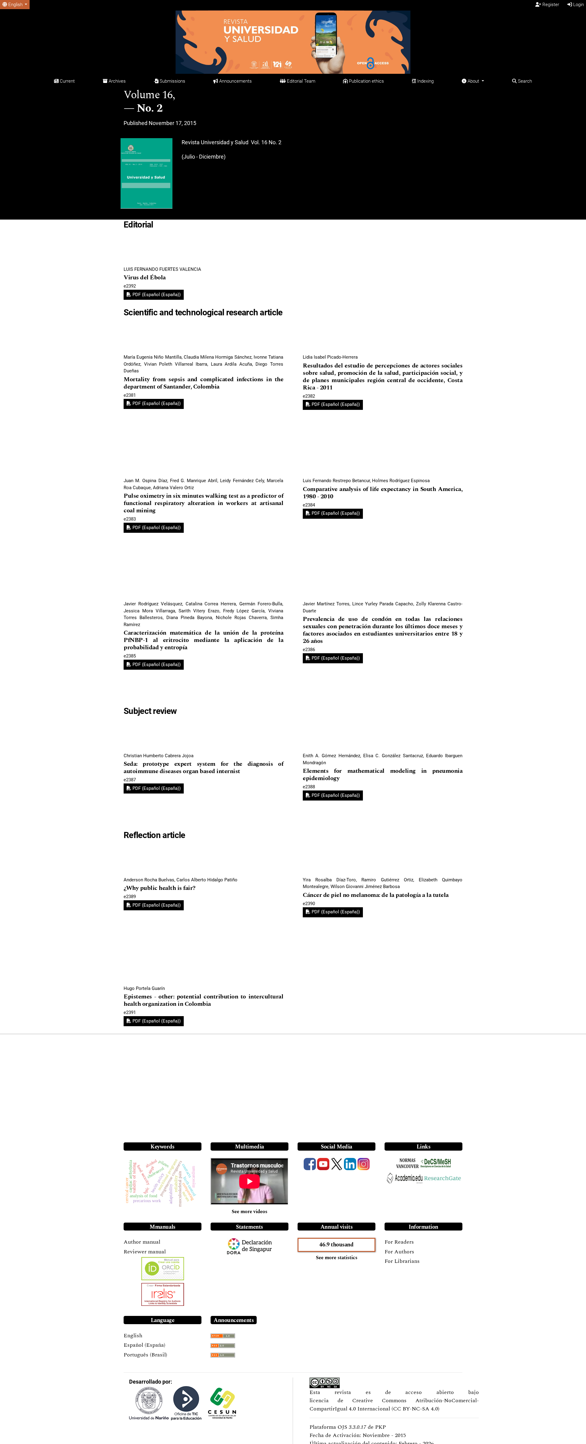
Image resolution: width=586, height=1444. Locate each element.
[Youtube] (323, 1164)
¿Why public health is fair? (160, 888)
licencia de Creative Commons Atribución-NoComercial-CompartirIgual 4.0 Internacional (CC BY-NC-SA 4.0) (394, 1404)
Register (550, 4)
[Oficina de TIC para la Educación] (186, 1403)
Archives (116, 81)
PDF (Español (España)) (156, 294)
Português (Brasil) (145, 1355)
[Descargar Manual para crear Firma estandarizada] (162, 1294)
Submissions (171, 81)
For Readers (399, 1242)
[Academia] (404, 1178)
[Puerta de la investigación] (442, 1177)
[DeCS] (435, 1163)
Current (67, 81)
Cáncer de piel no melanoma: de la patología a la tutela (376, 895)
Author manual (142, 1242)
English (133, 1335)
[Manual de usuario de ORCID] (162, 1268)
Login (578, 4)
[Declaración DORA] (234, 1246)
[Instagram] (363, 1164)
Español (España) (144, 1345)
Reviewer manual (145, 1252)
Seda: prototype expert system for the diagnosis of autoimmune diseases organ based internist (203, 767)
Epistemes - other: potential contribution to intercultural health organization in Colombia (203, 1000)
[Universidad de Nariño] (149, 1403)
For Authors (399, 1252)
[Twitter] (337, 1164)
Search (524, 81)
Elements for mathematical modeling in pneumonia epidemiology (382, 774)
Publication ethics (366, 81)
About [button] (473, 81)
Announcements (235, 81)
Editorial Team (300, 81)
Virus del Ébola (145, 277)
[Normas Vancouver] (407, 1163)
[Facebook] (310, 1164)
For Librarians (402, 1261)
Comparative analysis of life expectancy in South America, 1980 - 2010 (382, 493)
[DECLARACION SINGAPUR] (257, 1246)
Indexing (425, 81)
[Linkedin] (350, 1164)
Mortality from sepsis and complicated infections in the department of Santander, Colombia (203, 383)
